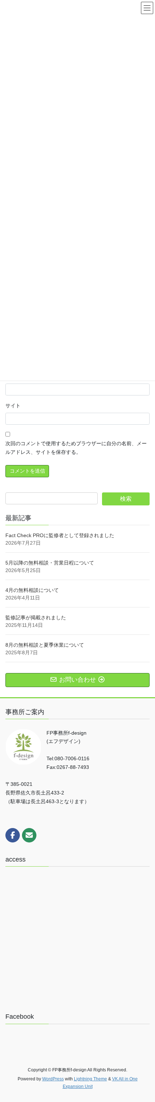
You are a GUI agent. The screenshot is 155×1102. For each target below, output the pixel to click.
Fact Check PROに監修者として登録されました (59, 535)
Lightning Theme (90, 1078)
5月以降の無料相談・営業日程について (49, 563)
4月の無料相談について (32, 590)
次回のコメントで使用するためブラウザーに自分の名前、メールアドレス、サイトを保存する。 (76, 448)
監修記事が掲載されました (35, 617)
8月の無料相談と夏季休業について (44, 645)
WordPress (53, 1078)
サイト (13, 405)
